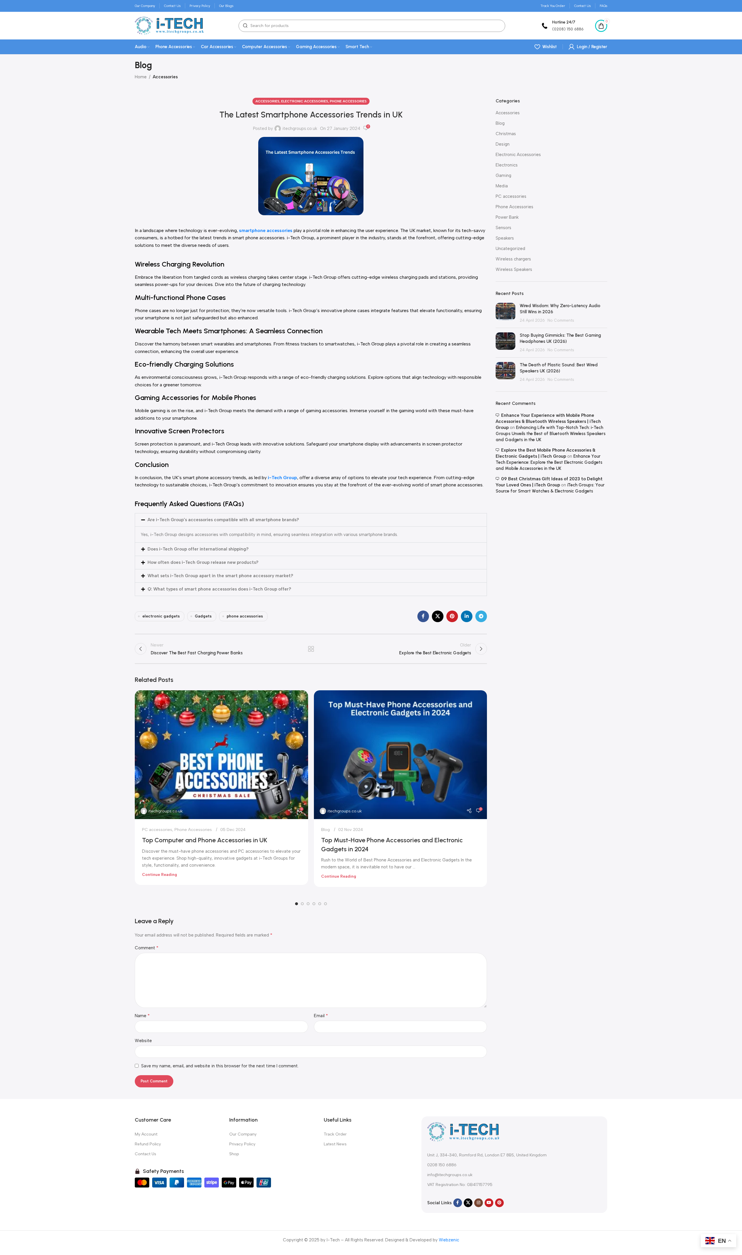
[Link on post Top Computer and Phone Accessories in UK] (221, 754)
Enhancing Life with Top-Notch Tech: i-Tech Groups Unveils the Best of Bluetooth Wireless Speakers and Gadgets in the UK (550, 433)
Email (321, 1015)
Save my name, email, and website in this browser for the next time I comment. (220, 1066)
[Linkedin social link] (466, 616)
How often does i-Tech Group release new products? (203, 562)
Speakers (505, 238)
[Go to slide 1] (296, 903)
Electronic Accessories (304, 101)
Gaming (503, 175)
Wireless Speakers (514, 269)
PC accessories (157, 829)
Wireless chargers (513, 259)
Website (143, 1040)
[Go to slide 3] (308, 903)
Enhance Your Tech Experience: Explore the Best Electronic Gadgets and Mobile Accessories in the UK (549, 462)
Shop (234, 1153)
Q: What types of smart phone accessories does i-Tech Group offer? (219, 589)
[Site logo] (169, 25)
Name (142, 1015)
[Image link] (463, 1131)
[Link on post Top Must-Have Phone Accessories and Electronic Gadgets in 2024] (400, 754)
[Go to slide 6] (325, 903)
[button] (311, 519)
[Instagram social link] (478, 1202)
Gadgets (203, 616)
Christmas (506, 133)
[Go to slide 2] (302, 903)
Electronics (507, 165)
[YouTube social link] (489, 1202)
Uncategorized (510, 248)
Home (141, 76)
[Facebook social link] (423, 616)
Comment (147, 947)
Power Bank (507, 217)
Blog (325, 829)
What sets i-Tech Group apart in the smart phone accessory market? (220, 575)
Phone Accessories (348, 101)
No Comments (561, 320)
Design (503, 144)
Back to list (311, 649)
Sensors (503, 227)
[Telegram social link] (481, 616)
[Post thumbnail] (505, 313)
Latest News (335, 1144)
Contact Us (145, 1153)
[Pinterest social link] (452, 616)
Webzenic (449, 1240)
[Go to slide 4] (313, 903)
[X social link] (437, 616)
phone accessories (245, 616)
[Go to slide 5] (319, 903)
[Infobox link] (561, 25)
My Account (146, 1134)
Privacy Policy (242, 1144)
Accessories (165, 76)
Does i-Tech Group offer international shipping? (198, 549)
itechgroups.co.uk (299, 128)
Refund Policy (148, 1144)
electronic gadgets (161, 616)
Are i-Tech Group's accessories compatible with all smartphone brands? (223, 519)
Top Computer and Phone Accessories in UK (204, 840)
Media (502, 186)
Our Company (243, 1134)
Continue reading (159, 874)
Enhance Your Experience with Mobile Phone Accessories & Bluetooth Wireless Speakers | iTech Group (548, 421)
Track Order (335, 1134)
